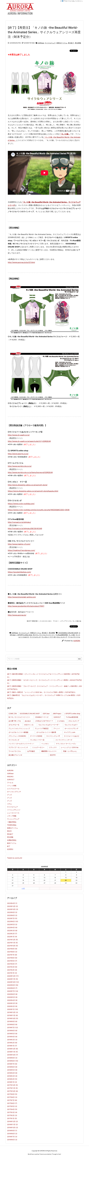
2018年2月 (12, 1079)
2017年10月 (12, 1091)
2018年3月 (12, 1076)
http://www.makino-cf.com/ (19, 544)
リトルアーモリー (38, 747)
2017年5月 (12, 1106)
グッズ (9, 795)
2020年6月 (12, 994)
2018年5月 (12, 1070)
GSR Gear (46, 713)
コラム (9, 804)
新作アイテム (11, 843)
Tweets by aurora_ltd (14, 858)
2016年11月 (12, 1124)
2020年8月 (12, 988)
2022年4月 (12, 927)
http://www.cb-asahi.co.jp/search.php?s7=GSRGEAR (29, 441)
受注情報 (78, 43)
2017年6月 (12, 1103)
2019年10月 (12, 1018)
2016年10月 (12, 1127)
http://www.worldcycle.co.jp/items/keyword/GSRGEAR (30, 472)
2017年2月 (12, 1115)
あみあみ (28, 721)
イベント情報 (11, 786)
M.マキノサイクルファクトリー (44, 635)
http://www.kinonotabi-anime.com (22, 597)
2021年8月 (12, 952)
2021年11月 (12, 943)
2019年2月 (12, 1043)
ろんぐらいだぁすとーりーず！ (49, 725)
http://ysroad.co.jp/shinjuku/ (19, 522)
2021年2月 (12, 970)
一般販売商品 (11, 822)
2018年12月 (12, 1049)
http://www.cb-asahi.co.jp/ (19, 435)
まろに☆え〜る (14, 725)
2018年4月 (12, 1073)
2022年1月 (12, 936)
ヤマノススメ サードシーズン (66, 744)
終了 (8, 846)
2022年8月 (12, 915)
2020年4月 (12, 1000)
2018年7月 (12, 1064)
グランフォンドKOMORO (17, 736)
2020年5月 (12, 997)
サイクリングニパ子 (53, 736)
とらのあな (61, 721)
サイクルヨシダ (35, 637)
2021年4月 (12, 964)
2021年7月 (12, 955)
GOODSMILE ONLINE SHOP (68, 633)
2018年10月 (12, 1055)
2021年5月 (12, 961)
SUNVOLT (57, 717)
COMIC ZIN (13, 713)
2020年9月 (12, 985)
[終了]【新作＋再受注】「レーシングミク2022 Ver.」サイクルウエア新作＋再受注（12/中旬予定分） (41, 692)
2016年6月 (12, 1140)
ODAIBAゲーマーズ (41, 717)
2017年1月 (12, 1118)
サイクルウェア (50, 43)
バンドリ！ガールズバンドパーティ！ (21, 744)
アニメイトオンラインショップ (19, 728)
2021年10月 (12, 946)
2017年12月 (12, 1085)
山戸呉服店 (31, 751)
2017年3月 (12, 1112)
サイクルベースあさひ (71, 736)
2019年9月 (12, 1021)
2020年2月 (12, 1006)
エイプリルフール (13, 789)
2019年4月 (12, 1036)
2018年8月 (12, 1061)
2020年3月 (12, 1003)
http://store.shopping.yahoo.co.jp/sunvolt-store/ (27, 485)
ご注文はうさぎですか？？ (44, 721)
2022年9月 (12, 912)
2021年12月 (12, 940)
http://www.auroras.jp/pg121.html (21, 262)
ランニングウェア (13, 819)
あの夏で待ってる (15, 721)
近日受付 (10, 849)
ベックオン (45, 744)
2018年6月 (12, 1067)
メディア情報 (11, 816)
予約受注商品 (11, 825)
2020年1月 (12, 1009)
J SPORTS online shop (24, 635)
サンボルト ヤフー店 (48, 637)
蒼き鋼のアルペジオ (15, 755)
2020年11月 (12, 979)
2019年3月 (12, 1040)
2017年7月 (12, 1100)
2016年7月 (12, 1136)
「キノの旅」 (65, 134)
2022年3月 (12, 930)
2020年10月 (13, 982)
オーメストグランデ (71, 728)
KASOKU (10, 776)
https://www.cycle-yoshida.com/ (21, 504)
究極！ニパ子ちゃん (70, 751)
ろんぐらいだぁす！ (71, 725)
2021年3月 (12, 967)
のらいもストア (61, 637)
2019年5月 (12, 1033)
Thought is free (56, 1154)
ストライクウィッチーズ (63, 740)
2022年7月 (12, 918)
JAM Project (57, 713)
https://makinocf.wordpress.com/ (21, 550)
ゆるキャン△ (28, 725)
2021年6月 (12, 958)
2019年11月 (12, 1015)
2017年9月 (12, 1094)
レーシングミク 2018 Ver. (70, 747)
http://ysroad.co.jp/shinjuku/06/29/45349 (25, 528)
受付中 (9, 831)
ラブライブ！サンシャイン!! (18, 747)
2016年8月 (12, 1133)
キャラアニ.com (69, 732)
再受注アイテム (61, 43)
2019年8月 (12, 1024)
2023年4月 (12, 903)
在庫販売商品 (11, 840)
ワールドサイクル (74, 637)
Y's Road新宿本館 (61, 635)
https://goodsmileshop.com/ (19, 572)
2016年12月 (12, 1121)
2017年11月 (12, 1088)
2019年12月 (12, 1012)
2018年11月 (12, 1052)
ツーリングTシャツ (13, 810)
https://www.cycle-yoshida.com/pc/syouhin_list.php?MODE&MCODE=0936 (38, 510)
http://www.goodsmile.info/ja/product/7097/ (26, 606)
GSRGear (41, 43)
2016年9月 (12, 1130)
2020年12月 (13, 976)
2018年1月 (12, 1082)
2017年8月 (12, 1097)
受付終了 (71, 43)
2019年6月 (12, 1030)
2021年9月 (12, 949)
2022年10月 (12, 909)
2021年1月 (12, 973)
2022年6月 (12, 921)
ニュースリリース (13, 813)
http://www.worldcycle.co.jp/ (20, 466)
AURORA (76, 641)
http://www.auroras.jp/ (17, 615)
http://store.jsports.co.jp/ (18, 454)
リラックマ (53, 747)
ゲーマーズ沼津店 (36, 736)
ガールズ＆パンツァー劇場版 (18, 732)
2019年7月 (12, 1027)
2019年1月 (12, 1046)
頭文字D (53, 755)
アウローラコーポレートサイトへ (73, 1)
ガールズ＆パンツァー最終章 (46, 732)
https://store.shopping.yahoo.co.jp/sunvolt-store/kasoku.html (33, 491)
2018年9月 (12, 1058)
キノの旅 (72, 635)
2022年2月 (12, 933)
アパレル (10, 782)
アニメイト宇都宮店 (42, 728)
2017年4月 (12, 1109)
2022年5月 (12, 924)
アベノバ (57, 728)
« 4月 (23, 888)
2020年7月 (12, 991)
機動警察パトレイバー (49, 751)
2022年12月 (12, 906)
